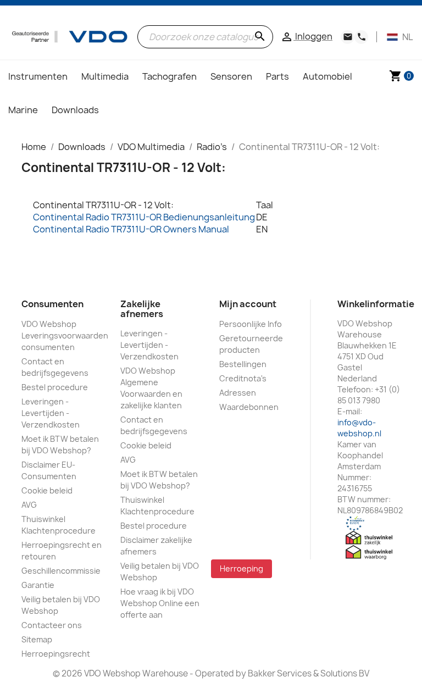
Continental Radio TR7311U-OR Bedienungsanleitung (144, 217)
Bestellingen (242, 364)
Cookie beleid (47, 490)
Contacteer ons (51, 625)
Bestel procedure (54, 387)
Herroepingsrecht (55, 653)
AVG (29, 505)
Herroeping (241, 568)
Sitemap (36, 639)
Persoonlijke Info (250, 324)
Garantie (37, 585)
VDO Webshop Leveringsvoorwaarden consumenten (64, 335)
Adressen (237, 392)
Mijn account (247, 304)
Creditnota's (242, 378)
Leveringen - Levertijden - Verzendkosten (50, 413)
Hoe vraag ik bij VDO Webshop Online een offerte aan (159, 603)
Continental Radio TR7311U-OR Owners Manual (131, 229)
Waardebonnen (249, 407)
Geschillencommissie (61, 570)
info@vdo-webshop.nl (359, 428)
